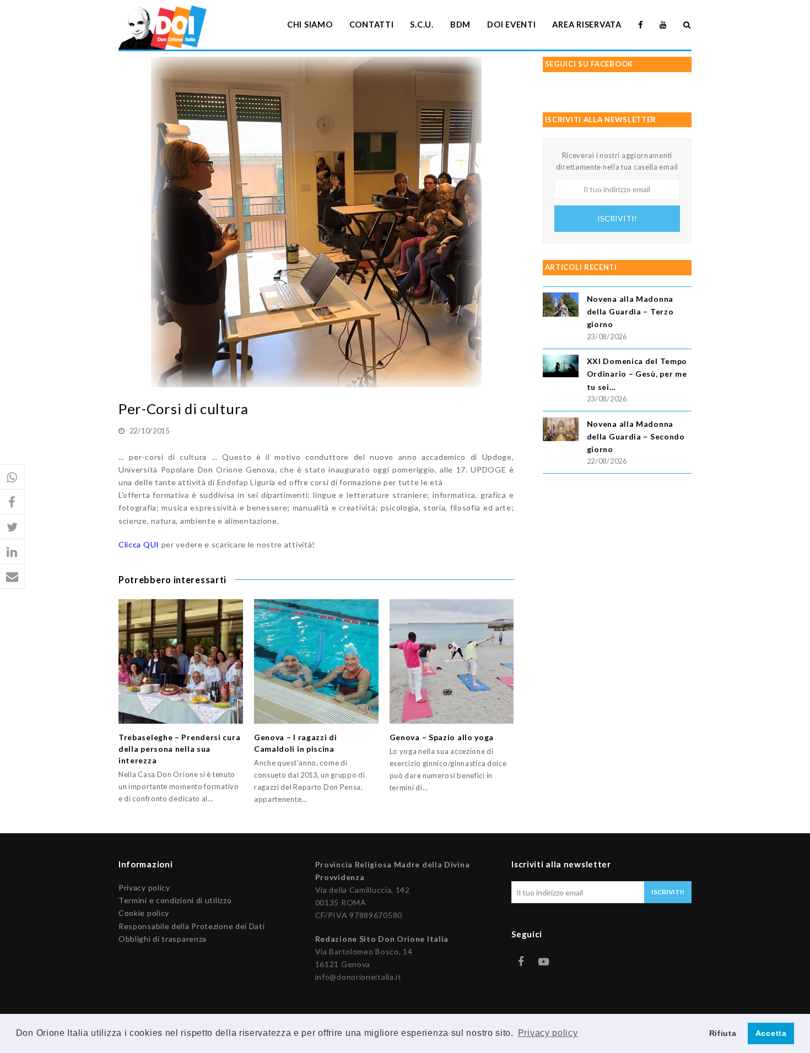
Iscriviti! (617, 218)
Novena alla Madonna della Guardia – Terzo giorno (630, 311)
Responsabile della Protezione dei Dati (191, 926)
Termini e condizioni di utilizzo (174, 900)
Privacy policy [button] (548, 1033)
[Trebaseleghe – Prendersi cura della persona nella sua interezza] (180, 661)
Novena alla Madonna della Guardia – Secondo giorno (636, 436)
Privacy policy (144, 887)
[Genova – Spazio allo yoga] (452, 661)
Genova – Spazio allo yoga (442, 737)
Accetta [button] (771, 1033)
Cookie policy (143, 913)
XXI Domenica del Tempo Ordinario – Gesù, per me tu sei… (637, 373)
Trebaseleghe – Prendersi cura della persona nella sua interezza (179, 748)
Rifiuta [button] (723, 1033)
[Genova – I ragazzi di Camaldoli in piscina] (316, 661)
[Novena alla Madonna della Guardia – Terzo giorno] (561, 305)
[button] (12, 477)
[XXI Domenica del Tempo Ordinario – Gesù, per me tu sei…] (561, 368)
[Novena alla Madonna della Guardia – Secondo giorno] (561, 430)
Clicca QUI (138, 544)
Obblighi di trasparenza (162, 938)
